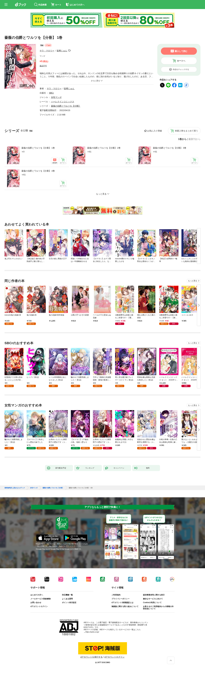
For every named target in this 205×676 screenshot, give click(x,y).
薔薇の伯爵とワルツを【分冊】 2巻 (104, 148)
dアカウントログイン (39, 606)
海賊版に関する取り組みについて (125, 606)
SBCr (51, 93)
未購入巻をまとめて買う (186, 131)
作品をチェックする (181, 69)
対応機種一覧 (67, 595)
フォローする (69, 50)
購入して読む (181, 51)
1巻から (182, 139)
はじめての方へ (36, 595)
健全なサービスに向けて (153, 599)
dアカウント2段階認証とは (122, 602)
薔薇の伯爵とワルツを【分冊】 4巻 (38, 171)
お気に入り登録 (154, 131)
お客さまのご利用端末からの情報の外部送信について (158, 607)
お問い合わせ (35, 602)
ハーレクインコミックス (62, 101)
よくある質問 (67, 599)
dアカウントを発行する (91, 657)
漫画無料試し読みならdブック (15, 488)
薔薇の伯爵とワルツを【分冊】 (65, 106)
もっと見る (192, 281)
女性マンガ (56, 97)
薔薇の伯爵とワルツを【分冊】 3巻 (169, 148)
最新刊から (194, 139)
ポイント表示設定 (69, 602)
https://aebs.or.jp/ (92, 632)
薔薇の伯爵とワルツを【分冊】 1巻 (38, 148)
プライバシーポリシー (121, 599)
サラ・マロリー (47, 50)
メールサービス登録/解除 (40, 599)
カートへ (181, 61)
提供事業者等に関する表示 (154, 595)
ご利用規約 (116, 595)
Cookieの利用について (152, 602)
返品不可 (43, 66)
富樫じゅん (62, 50)
